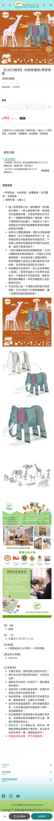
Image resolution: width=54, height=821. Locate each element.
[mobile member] (44, 5)
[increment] (49, 107)
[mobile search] (10, 5)
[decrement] (4, 107)
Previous (3, 38)
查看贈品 (45, 170)
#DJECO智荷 (8, 78)
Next (50, 38)
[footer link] (3, 795)
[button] (3, 5)
